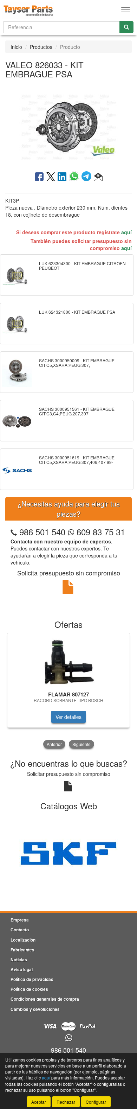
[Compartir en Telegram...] (87, 177)
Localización (23, 940)
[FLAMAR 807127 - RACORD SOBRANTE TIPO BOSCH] (68, 661)
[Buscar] (126, 27)
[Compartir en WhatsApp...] (75, 177)
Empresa (20, 920)
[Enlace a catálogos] (68, 853)
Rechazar (66, 1102)
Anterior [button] (54, 744)
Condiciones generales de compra (45, 999)
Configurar (96, 1102)
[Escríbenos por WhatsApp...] (68, 1038)
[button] (98, 177)
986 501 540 (42, 531)
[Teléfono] (14, 531)
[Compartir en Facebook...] (39, 177)
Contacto (20, 929)
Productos (41, 46)
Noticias (19, 959)
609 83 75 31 (99, 531)
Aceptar (38, 1102)
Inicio (16, 46)
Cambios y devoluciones (35, 1009)
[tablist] (68, 691)
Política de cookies (29, 989)
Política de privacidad (32, 979)
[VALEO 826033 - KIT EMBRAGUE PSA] (68, 126)
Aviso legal (22, 969)
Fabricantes (22, 950)
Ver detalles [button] (68, 716)
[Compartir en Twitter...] (50, 177)
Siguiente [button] (81, 744)
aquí (126, 232)
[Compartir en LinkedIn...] (62, 177)
